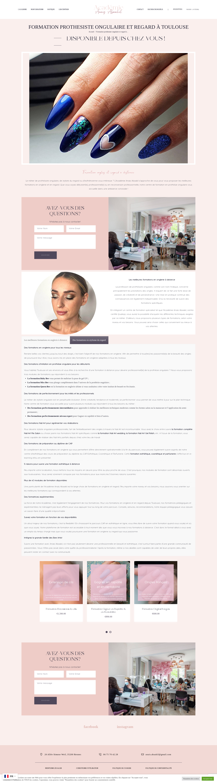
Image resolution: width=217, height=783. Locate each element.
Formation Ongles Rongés (156, 609)
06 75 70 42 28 (110, 754)
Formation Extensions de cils (61, 609)
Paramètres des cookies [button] (191, 779)
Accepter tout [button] (207, 779)
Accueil (91, 32)
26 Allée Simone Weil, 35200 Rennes (63, 754)
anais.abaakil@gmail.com (158, 754)
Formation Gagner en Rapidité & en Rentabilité (108, 611)
